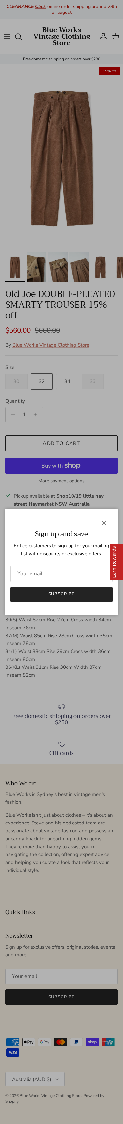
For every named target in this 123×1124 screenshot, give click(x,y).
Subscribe (61, 594)
